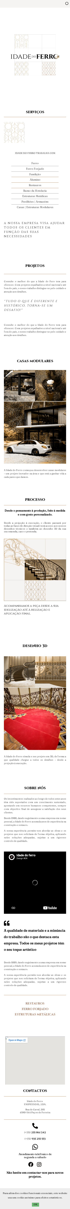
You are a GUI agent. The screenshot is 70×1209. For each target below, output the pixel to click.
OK (35, 1204)
